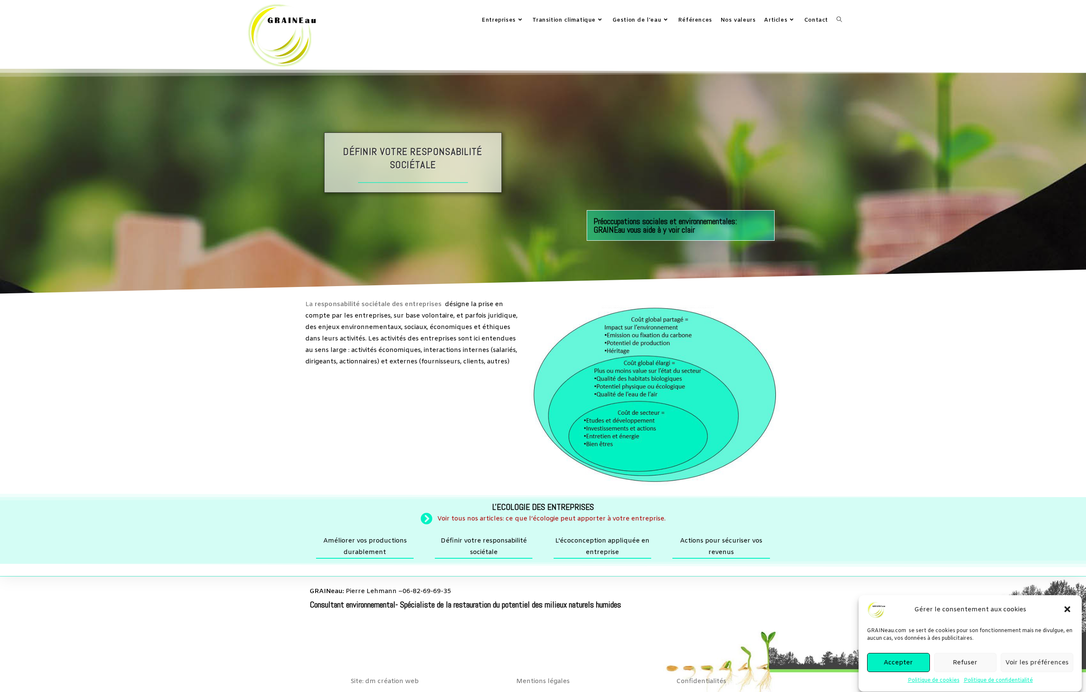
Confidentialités (701, 681)
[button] (1068, 610)
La (373, 304)
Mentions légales (543, 681)
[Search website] (839, 20)
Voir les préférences (1037, 662)
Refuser (965, 662)
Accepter (898, 662)
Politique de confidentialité (998, 680)
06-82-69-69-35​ (427, 591)
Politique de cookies (934, 680)
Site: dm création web (384, 681)
